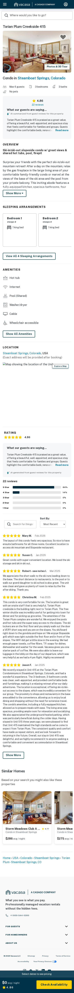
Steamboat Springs (33, 78)
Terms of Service (63, 956)
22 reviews (38, 104)
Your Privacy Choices (42, 961)
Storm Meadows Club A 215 (23, 828)
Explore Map (60, 366)
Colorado (58, 78)
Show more (14, 193)
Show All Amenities (19, 334)
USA (15, 858)
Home (6, 858)
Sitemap (31, 956)
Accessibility (23, 961)
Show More (13, 755)
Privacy (45, 956)
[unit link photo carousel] (27, 807)
